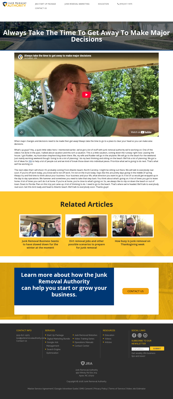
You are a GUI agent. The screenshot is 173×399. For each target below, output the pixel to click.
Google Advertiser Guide (66, 388)
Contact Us (41, 8)
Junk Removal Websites (86, 335)
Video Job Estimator (136, 388)
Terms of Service (117, 388)
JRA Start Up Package (45, 4)
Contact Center (82, 346)
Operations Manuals (84, 342)
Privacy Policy (100, 388)
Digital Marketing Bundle (58, 339)
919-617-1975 (23, 335)
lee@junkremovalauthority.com (31, 338)
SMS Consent (86, 388)
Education (103, 4)
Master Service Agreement (40, 388)
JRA (30, 161)
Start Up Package (55, 335)
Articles (108, 342)
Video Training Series (84, 339)
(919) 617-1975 (125, 4)
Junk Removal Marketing (77, 4)
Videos (108, 339)
